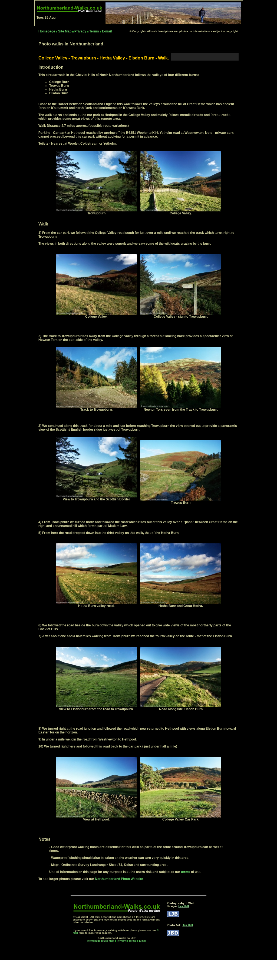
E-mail (107, 31)
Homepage (93, 940)
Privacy (80, 31)
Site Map (64, 31)
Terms (94, 31)
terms (185, 872)
